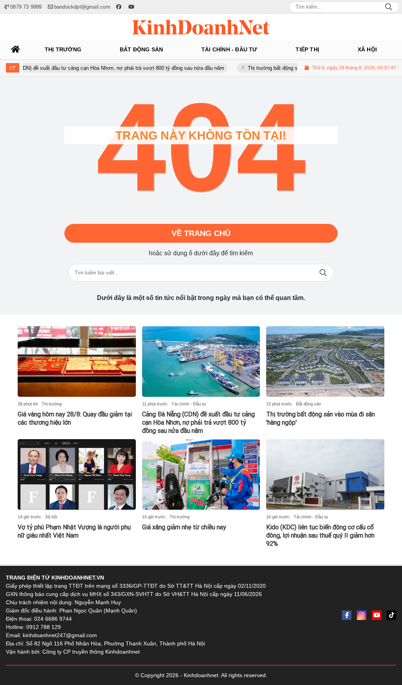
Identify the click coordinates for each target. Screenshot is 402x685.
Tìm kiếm (323, 273)
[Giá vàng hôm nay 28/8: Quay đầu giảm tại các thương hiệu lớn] (77, 361)
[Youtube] (376, 615)
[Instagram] (361, 615)
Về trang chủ (201, 233)
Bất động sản (308, 404)
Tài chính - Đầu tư (189, 404)
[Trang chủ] (16, 49)
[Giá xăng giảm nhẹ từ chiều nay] (201, 474)
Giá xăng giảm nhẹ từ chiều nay (184, 527)
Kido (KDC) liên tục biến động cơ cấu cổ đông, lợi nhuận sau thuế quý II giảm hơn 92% (320, 535)
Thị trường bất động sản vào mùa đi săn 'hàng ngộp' (295, 68)
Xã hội (51, 516)
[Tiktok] (391, 615)
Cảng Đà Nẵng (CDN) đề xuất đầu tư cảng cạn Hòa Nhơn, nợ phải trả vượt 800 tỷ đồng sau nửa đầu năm (198, 422)
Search (388, 7)
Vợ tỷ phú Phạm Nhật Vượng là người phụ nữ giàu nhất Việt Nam (74, 531)
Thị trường (52, 404)
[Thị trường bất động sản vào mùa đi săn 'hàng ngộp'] (325, 361)
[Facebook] (346, 615)
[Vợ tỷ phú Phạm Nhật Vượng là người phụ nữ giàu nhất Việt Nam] (77, 474)
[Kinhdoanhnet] (201, 27)
